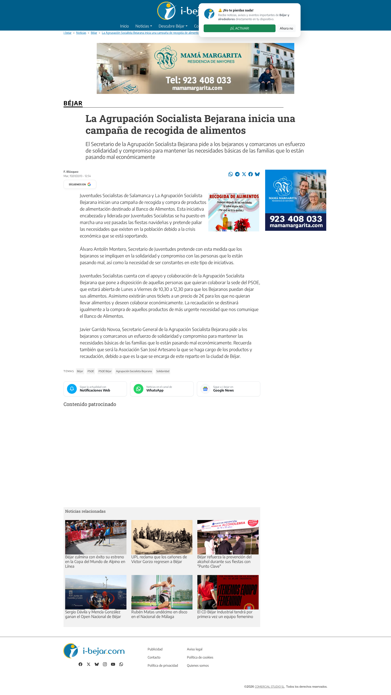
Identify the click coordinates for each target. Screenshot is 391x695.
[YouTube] (113, 663)
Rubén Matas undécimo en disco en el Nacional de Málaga (159, 614)
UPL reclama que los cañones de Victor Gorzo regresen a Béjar (159, 559)
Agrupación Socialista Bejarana (134, 371)
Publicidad (155, 649)
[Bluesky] (96, 663)
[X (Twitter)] (88, 663)
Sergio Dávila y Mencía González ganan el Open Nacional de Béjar (93, 614)
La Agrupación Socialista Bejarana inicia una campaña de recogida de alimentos (151, 32)
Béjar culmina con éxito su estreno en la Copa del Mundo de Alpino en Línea (95, 561)
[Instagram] (104, 663)
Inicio (124, 25)
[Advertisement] (162, 458)
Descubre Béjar (172, 25)
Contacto (154, 657)
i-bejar (67, 32)
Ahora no (286, 28)
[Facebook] (80, 663)
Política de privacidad (163, 665)
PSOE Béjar (105, 371)
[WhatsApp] (121, 663)
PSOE (91, 371)
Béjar (94, 32)
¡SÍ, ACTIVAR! (239, 28)
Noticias (142, 25)
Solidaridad (162, 371)
